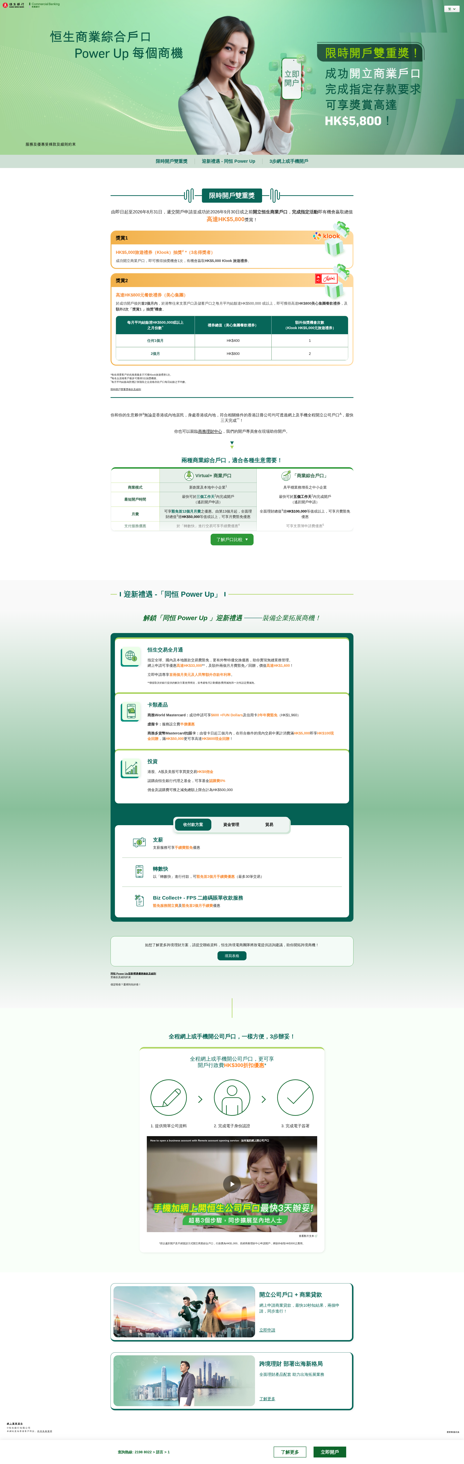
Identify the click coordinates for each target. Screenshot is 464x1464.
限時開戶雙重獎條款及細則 (126, 389)
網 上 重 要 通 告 (15, 1423)
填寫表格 (232, 956)
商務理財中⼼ (210, 431)
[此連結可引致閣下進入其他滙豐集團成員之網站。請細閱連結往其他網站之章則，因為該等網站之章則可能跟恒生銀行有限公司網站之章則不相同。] (453, 1431)
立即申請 (267, 1330)
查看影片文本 (306, 1235)
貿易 (269, 824)
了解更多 (267, 1399)
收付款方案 (193, 824)
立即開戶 (330, 1452)
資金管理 (231, 824)
